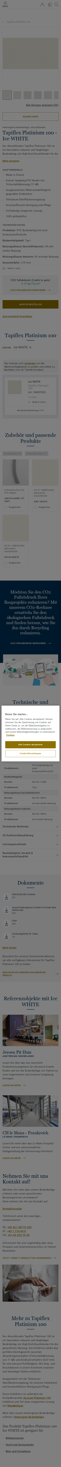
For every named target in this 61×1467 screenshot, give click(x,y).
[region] (30, 733)
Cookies (10, 735)
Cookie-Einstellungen (30, 753)
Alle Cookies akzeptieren (30, 745)
